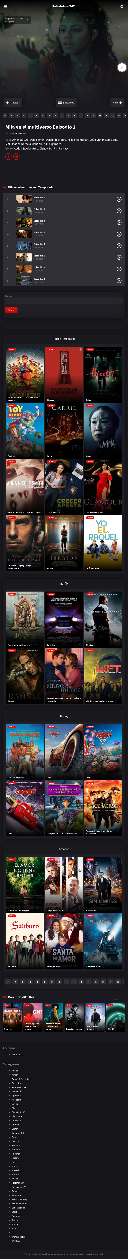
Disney (44, 148)
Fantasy (16, 1149)
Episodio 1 (39, 197)
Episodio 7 (39, 267)
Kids (14, 1161)
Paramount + (18, 1182)
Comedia (16, 1120)
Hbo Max (16, 1153)
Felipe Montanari (78, 140)
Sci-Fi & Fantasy (58, 148)
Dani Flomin (37, 140)
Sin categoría (18, 1207)
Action (15, 1074)
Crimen (15, 1124)
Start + (15, 1211)
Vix (13, 1232)
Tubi (14, 1228)
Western (16, 1240)
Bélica (15, 1103)
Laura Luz (111, 140)
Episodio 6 (39, 255)
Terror (15, 1220)
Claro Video (17, 1116)
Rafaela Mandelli (31, 144)
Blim (14, 1108)
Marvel (15, 1166)
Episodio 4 (39, 232)
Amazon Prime (19, 1087)
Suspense (17, 1215)
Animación (17, 1091)
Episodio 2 (39, 209)
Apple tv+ (16, 1095)
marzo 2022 (17, 1054)
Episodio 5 (39, 244)
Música (15, 1174)
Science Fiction (19, 1203)
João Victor (97, 140)
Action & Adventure (26, 148)
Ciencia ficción (19, 1112)
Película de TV (19, 1186)
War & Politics (19, 1236)
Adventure (17, 1083)
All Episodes (20, 133)
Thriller (15, 1224)
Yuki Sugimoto (52, 144)
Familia (15, 1141)
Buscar (8, 296)
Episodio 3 (39, 220)
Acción (15, 1070)
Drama (15, 1137)
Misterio (16, 1170)
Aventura (16, 1099)
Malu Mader (12, 144)
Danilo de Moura (56, 140)
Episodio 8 (39, 278)
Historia (16, 1157)
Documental (18, 1132)
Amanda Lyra (20, 140)
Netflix (15, 1178)
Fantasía (16, 1145)
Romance (16, 1195)
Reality (15, 1191)
